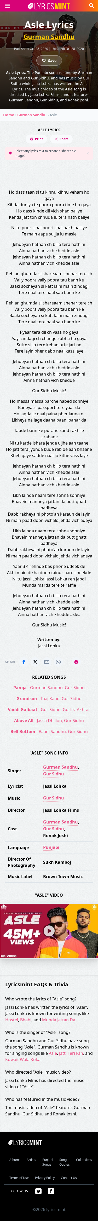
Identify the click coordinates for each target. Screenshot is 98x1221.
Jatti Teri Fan (71, 1053)
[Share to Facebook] (23, 662)
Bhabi (25, 1020)
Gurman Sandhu (49, 36)
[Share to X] (35, 662)
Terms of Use (19, 1178)
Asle (53, 1053)
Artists (31, 1159)
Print (39, 139)
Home (8, 114)
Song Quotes (64, 1162)
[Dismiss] (88, 153)
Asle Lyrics (49, 129)
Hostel (11, 1020)
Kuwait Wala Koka (23, 1059)
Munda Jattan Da (58, 1020)
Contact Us (69, 1178)
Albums (14, 1159)
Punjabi (51, 847)
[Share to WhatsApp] (58, 662)
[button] (7, 6)
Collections (84, 1159)
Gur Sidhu (53, 774)
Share (64, 139)
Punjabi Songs (47, 1162)
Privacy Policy (45, 1178)
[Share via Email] (46, 662)
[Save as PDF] (76, 662)
